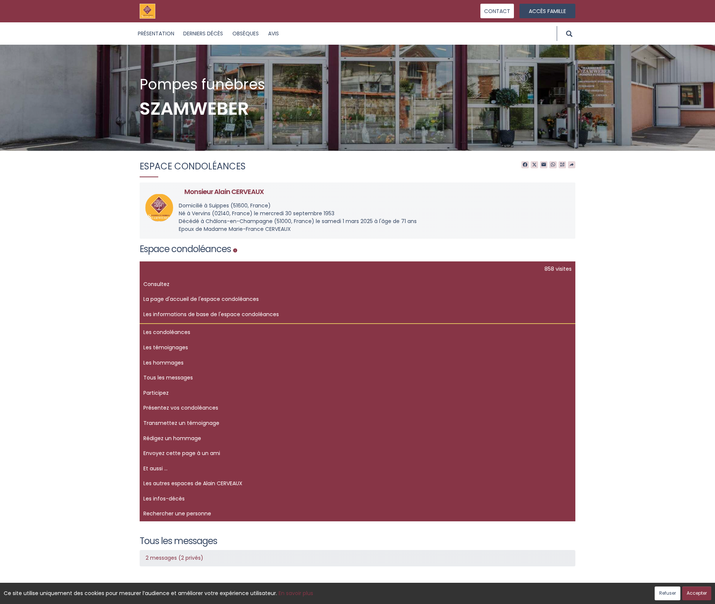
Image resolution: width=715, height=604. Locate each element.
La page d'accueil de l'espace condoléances (201, 299)
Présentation (156, 33)
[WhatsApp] (553, 165)
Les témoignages (165, 347)
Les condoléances (166, 332)
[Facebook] (525, 165)
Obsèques (245, 33)
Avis (273, 33)
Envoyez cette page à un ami (181, 453)
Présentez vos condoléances (180, 407)
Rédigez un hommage (172, 438)
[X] (534, 165)
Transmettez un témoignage (181, 423)
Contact (497, 11)
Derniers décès (203, 33)
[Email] (543, 165)
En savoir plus (296, 593)
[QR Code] (562, 165)
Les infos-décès (164, 498)
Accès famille (547, 11)
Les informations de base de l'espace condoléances (211, 314)
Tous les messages (168, 377)
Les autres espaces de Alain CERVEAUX (192, 483)
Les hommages (163, 362)
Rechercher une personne (177, 513)
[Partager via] (571, 165)
